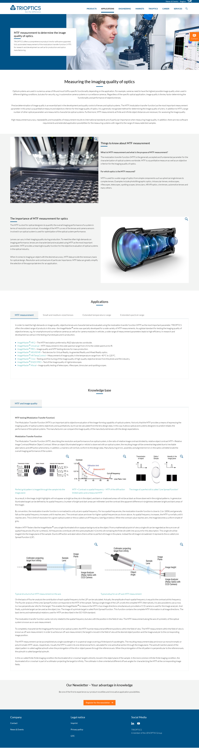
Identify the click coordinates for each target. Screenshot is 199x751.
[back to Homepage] (25, 9)
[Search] (186, 8)
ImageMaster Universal (28, 346)
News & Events (17, 729)
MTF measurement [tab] (24, 315)
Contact (14, 723)
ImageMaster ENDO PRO (29, 362)
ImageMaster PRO (26, 349)
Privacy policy (77, 729)
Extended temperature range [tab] (97, 315)
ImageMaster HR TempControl (31, 355)
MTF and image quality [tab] (26, 403)
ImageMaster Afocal (26, 365)
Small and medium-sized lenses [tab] (58, 315)
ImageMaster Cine (26, 359)
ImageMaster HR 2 (26, 342)
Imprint (74, 723)
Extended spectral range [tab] (132, 315)
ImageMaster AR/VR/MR (29, 352)
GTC (73, 736)
